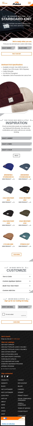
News (3, 404)
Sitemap (20, 392)
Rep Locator (4, 3)
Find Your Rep (16, 53)
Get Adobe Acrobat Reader (9, 368)
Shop (3, 414)
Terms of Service (24, 408)
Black (3, 386)
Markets (4, 383)
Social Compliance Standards (24, 399)
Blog (3, 408)
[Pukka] (17, 3)
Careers (21, 389)
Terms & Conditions (22, 404)
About (3, 401)
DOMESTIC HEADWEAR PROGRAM (12, 364)
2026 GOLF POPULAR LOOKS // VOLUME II (14, 349)
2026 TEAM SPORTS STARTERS (10, 356)
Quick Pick (5, 395)
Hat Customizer (7, 389)
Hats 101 (4, 398)
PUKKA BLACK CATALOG (8, 359)
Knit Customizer (7, 392)
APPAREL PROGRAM (7, 366)
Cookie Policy (23, 411)
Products (4, 380)
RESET (16, 155)
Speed (3, 411)
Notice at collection (8, 424)
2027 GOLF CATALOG (7, 344)
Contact (21, 380)
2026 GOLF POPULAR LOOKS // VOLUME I (13, 347)
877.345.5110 (15, 339)
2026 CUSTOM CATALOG (8, 352)
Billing (20, 386)
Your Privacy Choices (15, 418)
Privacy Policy (23, 395)
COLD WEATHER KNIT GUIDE (10, 361)
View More (16, 254)
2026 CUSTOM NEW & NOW (9, 354)
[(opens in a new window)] (2, 376)
